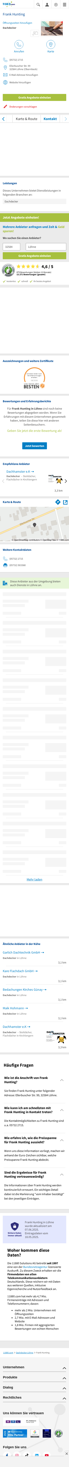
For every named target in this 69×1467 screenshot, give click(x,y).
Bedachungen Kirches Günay (23, 989)
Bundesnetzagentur (35, 1267)
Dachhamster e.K (18, 471)
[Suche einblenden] (38, 4)
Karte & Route (26, 118)
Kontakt (50, 118)
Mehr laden (34, 879)
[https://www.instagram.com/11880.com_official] (17, 1456)
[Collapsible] (62, 1080)
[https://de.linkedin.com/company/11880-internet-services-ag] (37, 1456)
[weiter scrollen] (66, 118)
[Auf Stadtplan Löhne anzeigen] (65, 502)
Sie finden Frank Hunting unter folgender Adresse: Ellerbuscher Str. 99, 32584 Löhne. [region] (30, 1093)
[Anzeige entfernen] (66, 1453)
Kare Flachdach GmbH (18, 971)
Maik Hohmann (13, 1008)
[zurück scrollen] (3, 118)
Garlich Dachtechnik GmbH (21, 952)
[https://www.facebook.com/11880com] (7, 1456)
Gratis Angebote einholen (34, 97)
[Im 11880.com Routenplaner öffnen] (58, 501)
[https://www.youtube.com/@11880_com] (47, 1456)
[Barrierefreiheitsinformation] (56, 4)
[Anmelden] (47, 4)
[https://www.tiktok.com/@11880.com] (27, 1456)
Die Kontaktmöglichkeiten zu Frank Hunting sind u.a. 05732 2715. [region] (34, 1123)
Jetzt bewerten (34, 446)
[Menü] (64, 4)
